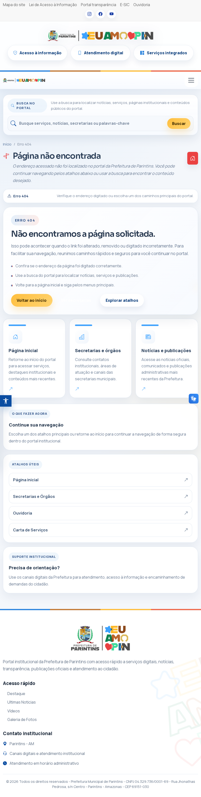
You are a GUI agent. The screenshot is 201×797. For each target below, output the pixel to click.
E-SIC (124, 4)
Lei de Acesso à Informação (53, 4)
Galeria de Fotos (22, 719)
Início (7, 144)
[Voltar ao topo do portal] (24, 80)
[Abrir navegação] (191, 80)
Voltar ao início (32, 300)
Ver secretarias (76, 300)
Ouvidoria (141, 4)
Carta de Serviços (30, 530)
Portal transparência (98, 4)
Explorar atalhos (122, 300)
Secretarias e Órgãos (34, 496)
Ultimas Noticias (21, 702)
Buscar (179, 123)
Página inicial (25, 480)
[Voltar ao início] (192, 158)
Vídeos (13, 711)
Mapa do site (14, 4)
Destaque (16, 693)
